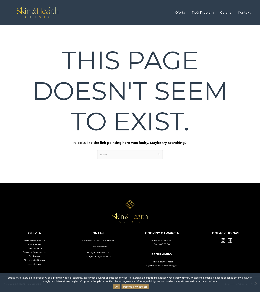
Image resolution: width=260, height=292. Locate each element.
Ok (116, 286)
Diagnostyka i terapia (34, 260)
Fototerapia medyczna (34, 252)
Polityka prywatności (162, 261)
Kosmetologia (35, 244)
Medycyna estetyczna (34, 240)
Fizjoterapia (34, 256)
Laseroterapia (34, 264)
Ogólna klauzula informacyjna (162, 265)
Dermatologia (34, 248)
